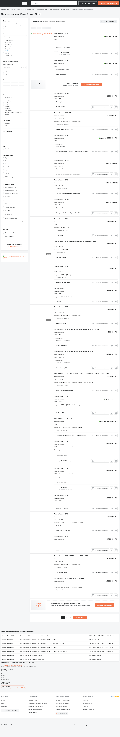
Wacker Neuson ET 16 (61, 160)
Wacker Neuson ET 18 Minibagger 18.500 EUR (69, 578)
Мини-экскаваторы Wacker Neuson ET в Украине (15, 688)
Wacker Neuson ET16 (61, 60)
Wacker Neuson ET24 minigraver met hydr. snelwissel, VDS (73, 351)
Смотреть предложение (104, 605)
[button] (111, 53)
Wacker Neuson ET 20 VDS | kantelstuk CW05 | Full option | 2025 (75, 241)
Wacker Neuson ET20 (61, 135)
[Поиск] (32, 3)
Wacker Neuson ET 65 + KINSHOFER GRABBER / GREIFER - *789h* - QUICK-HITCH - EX (83, 373)
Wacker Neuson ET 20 (61, 180)
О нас (3, 700)
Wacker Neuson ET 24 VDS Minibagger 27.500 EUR (71, 556)
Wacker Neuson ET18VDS (62, 113)
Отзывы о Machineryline (35, 709)
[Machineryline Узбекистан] (10, 3)
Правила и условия (34, 700)
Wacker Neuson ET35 (8, 659)
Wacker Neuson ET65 (61, 288)
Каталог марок (32, 712)
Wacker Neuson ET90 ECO (63, 419)
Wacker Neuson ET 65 (61, 93)
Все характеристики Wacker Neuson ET (12, 665)
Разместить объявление (91, 84)
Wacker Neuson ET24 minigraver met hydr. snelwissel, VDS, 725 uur (76, 329)
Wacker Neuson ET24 (8, 651)
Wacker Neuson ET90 (8, 635)
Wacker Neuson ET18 (61, 33)
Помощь (3, 703)
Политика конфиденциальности (37, 703)
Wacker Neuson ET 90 (61, 307)
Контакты (4, 706)
